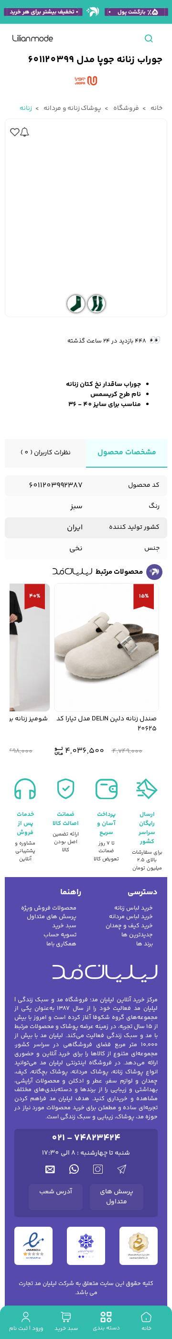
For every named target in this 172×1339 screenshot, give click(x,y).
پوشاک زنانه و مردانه (72, 108)
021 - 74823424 (86, 1138)
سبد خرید (64, 926)
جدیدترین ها (137, 935)
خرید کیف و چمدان (129, 926)
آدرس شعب (55, 1192)
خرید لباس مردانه (131, 916)
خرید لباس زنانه (133, 908)
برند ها (144, 944)
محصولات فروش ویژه (48, 908)
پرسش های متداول (51, 916)
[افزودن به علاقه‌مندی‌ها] (15, 131)
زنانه (26, 108)
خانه (156, 108)
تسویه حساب (59, 935)
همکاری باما (61, 944)
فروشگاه (125, 108)
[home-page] (32, 38)
